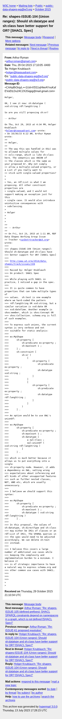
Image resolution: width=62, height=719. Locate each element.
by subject (24, 692)
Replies (54, 48)
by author (37, 692)
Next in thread (39, 48)
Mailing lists (26, 5)
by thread (10, 692)
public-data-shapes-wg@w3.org (29, 76)
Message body (32, 37)
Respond (48, 37)
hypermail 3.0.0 (48, 706)
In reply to (23, 48)
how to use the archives (26, 696)
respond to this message (35, 681)
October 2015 (43, 9)
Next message (38, 44)
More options (13, 41)
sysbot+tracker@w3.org (34, 239)
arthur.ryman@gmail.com (20, 61)
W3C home (9, 5)
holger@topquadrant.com (21, 72)
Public (39, 5)
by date (51, 689)
